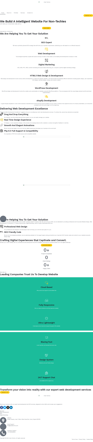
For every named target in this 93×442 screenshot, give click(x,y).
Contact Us (30, 12)
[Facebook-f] (1, 407)
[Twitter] (4, 407)
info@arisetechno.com (12, 425)
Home (2, 12)
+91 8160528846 (11, 432)
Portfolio (16, 12)
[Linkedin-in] (11, 407)
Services (23, 12)
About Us (9, 12)
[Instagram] (7, 407)
